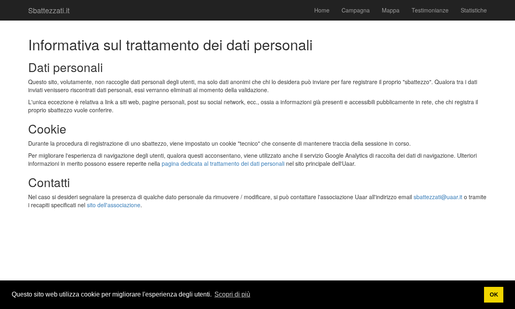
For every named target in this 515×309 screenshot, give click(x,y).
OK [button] (494, 294)
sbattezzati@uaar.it (438, 197)
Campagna (356, 10)
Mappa (391, 10)
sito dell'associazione (113, 205)
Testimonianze (430, 10)
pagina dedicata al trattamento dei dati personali (223, 163)
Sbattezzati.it (49, 10)
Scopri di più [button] (232, 294)
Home (322, 10)
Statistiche (474, 10)
